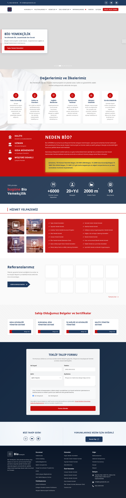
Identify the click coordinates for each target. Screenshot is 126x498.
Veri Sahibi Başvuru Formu (43, 477)
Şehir (32, 374)
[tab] (54, 65)
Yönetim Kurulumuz (98, 462)
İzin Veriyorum (39, 396)
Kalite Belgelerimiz (41, 462)
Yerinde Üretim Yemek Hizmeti (73, 459)
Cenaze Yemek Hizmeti (70, 472)
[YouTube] (111, 3)
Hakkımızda (39, 455)
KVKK (37, 471)
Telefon (66, 366)
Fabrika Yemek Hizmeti (70, 478)
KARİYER (91, 9)
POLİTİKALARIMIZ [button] (39, 9)
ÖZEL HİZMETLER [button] (64, 9)
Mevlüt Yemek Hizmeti (70, 475)
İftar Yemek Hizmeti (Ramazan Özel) (74, 484)
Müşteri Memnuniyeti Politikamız (45, 490)
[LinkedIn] (116, 3)
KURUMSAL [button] (27, 9)
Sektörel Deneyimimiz (98, 459)
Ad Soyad (33, 366)
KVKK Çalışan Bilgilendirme (44, 474)
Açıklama (67, 374)
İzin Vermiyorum (53, 396)
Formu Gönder (63, 408)
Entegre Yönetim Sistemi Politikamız (46, 487)
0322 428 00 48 (99, 486)
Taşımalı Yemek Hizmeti (71, 462)
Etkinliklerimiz (68, 465)
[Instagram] (106, 3)
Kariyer (94, 465)
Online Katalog (40, 459)
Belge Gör (27, 331)
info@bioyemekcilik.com (102, 482)
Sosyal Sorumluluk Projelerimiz (45, 468)
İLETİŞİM (98, 9)
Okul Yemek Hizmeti (70, 481)
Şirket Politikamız (41, 484)
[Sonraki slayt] (124, 41)
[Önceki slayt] (2, 41)
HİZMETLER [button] (52, 9)
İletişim (94, 468)
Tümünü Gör (112, 297)
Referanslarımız (96, 455)
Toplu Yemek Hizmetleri (15, 48)
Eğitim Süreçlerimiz (41, 465)
